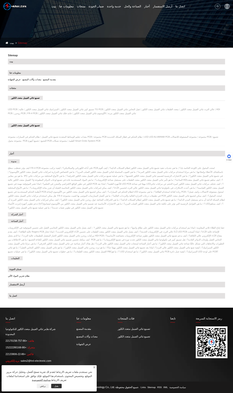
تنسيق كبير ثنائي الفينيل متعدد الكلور (77, 109)
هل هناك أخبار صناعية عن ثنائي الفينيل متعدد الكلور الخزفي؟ (66, 243)
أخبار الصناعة (17, 221)
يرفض (43, 386)
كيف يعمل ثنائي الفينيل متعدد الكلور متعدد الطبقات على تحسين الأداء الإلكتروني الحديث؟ (97, 231)
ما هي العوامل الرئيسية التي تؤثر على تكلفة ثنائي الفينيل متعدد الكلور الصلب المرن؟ (163, 203)
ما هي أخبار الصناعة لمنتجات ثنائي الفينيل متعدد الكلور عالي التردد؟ (126, 243)
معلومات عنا (66, 6)
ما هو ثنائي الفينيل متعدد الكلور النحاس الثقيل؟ (41, 247)
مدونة (13, 161)
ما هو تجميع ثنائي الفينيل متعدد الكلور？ (111, 227)
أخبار (147, 6)
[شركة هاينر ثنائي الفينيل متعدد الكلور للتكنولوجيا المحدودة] (14, 6)
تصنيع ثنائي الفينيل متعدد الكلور (25, 98)
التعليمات (15, 258)
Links (143, 387)
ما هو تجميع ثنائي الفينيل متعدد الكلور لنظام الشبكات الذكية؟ (148, 199)
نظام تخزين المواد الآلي (19, 276)
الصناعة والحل (132, 6)
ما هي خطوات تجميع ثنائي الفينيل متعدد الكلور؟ (50, 251)
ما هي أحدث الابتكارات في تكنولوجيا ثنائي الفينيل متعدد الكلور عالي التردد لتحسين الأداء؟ (154, 188)
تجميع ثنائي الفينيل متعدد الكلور (25, 125)
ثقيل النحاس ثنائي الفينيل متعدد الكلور (122, 109)
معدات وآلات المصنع (32, 79)
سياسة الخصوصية (177, 387)
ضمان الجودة (96, 6)
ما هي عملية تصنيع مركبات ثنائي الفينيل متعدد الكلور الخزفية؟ (95, 176)
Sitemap (22, 43)
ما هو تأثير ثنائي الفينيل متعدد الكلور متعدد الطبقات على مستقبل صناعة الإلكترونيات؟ (134, 180)
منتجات (81, 6)
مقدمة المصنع (49, 79)
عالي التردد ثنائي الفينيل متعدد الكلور (197, 109)
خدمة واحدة (114, 6)
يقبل (56, 386)
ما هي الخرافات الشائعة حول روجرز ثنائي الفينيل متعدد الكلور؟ (90, 199)
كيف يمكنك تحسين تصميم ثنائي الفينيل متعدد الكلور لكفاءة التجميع (59, 239)
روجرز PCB (19, 113)
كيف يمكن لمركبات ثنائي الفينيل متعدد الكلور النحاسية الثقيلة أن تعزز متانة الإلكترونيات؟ (70, 188)
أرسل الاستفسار (162, 6)
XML (165, 387)
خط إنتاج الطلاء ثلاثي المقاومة (210, 227)
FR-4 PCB (32, 113)
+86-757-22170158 (16, 340)
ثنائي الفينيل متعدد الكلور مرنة (122, 113)
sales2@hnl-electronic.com (36, 360)
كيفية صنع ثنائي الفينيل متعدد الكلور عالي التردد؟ (177, 247)
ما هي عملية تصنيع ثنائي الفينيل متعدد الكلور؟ (29, 207)
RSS (159, 387)
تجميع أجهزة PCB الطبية (51, 141)
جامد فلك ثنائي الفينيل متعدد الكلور (55, 113)
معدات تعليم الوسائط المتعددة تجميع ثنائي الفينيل (64, 137)
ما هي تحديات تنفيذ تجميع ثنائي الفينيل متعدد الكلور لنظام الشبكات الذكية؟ (144, 168)
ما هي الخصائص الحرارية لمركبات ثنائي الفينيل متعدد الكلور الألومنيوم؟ (41, 172)
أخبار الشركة (17, 214)
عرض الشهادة (14, 79)
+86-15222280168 (16, 347)
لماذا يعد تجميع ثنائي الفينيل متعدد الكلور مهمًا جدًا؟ (130, 247)
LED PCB (12, 109)
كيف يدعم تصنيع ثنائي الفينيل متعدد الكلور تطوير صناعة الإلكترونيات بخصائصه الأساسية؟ (146, 235)
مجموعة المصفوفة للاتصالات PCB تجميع (194, 137)
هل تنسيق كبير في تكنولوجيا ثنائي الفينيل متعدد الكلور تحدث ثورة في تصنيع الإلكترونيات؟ (144, 239)
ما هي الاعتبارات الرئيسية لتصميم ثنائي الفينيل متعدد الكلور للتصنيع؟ (156, 176)
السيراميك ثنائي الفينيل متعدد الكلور (42, 109)
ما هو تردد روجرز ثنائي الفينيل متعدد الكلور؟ (84, 247)
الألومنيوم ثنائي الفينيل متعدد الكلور (90, 113)
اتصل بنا (180, 6)
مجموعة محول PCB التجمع (27, 141)
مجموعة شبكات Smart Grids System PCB (76, 141)
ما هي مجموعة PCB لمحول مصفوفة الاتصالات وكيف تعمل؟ (181, 192)
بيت (54, 6)
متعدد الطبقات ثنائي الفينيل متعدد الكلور (160, 109)
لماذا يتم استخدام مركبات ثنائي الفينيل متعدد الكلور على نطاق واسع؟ (163, 227)
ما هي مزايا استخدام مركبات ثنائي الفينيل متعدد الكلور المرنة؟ (166, 172)
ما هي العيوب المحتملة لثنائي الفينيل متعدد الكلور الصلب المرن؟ (106, 172)
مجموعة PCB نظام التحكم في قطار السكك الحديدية (118, 137)
